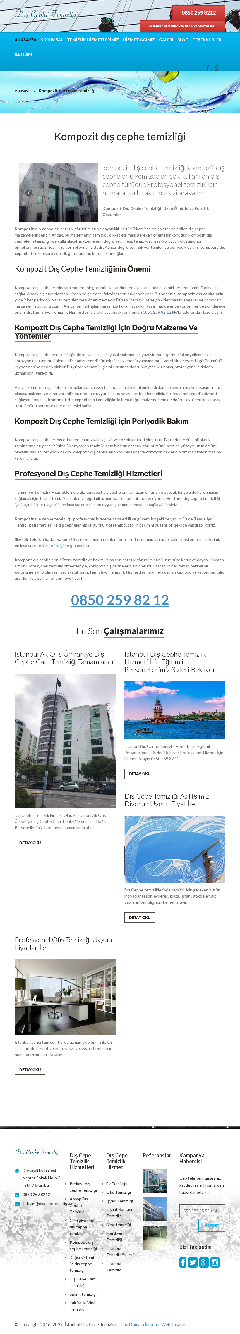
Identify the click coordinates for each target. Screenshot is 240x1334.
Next (88, 193)
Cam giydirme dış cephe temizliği (82, 1227)
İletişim (23, 53)
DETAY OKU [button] (30, 843)
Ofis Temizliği (118, 1192)
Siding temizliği (83, 1294)
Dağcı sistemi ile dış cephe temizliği (82, 1264)
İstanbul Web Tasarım (165, 1324)
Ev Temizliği (116, 1183)
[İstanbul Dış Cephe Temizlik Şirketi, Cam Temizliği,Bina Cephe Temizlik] (38, 1152)
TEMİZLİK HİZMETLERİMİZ (93, 39)
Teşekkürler (207, 39)
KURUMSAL (51, 39)
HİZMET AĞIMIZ (139, 39)
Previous (28, 193)
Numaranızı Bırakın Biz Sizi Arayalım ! (182, 26)
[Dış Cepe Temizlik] (46, 14)
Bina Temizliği (118, 1224)
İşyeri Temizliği (119, 1200)
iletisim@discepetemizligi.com (50, 1203)
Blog (182, 39)
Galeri (166, 39)
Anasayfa (25, 39)
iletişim (60, 545)
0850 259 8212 (199, 13)
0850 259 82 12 (157, 312)
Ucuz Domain (131, 1324)
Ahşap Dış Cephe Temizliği (79, 1205)
